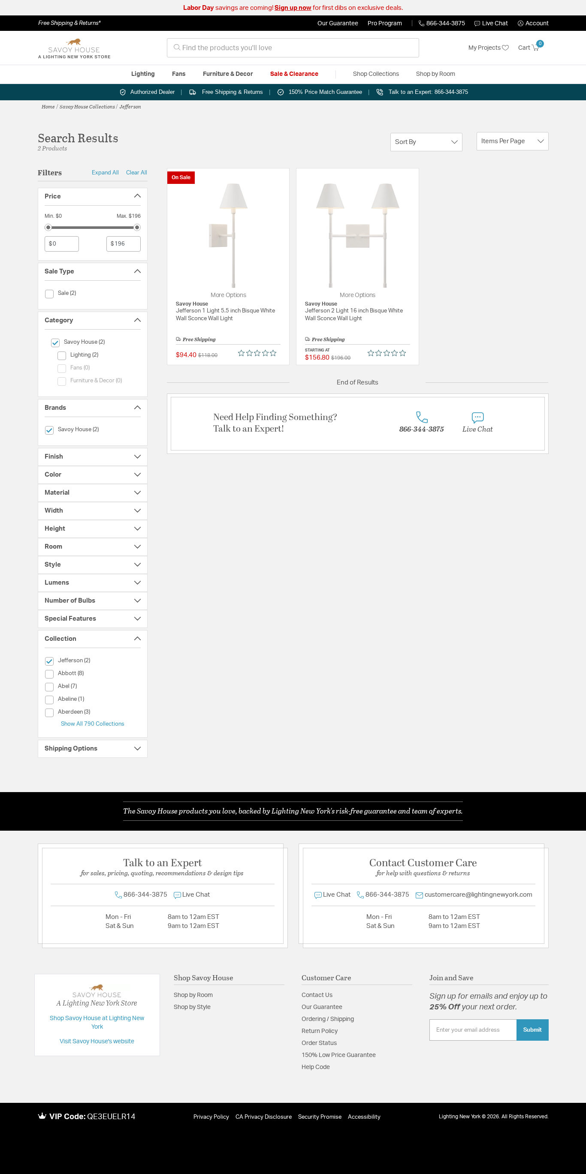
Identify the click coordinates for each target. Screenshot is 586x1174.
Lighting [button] (143, 74)
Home (48, 106)
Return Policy (320, 1031)
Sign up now (293, 8)
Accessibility (364, 1117)
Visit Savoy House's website (97, 1042)
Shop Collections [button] (376, 74)
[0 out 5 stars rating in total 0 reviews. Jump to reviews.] (259, 353)
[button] (533, 24)
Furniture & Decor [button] (228, 74)
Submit (532, 1030)
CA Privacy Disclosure (264, 1117)
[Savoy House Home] (74, 48)
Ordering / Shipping (328, 1019)
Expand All (105, 173)
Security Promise (319, 1117)
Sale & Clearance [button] (294, 74)
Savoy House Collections (87, 106)
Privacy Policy (211, 1117)
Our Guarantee (337, 24)
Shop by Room (193, 995)
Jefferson (130, 106)
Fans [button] (179, 74)
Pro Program (385, 24)
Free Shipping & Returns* (69, 23)
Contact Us (317, 995)
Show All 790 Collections (92, 724)
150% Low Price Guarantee (339, 1055)
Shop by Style (192, 1007)
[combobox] (293, 47)
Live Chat (495, 24)
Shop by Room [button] (435, 74)
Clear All (136, 173)
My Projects (485, 48)
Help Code (316, 1067)
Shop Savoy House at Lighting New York (97, 1022)
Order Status (319, 1043)
